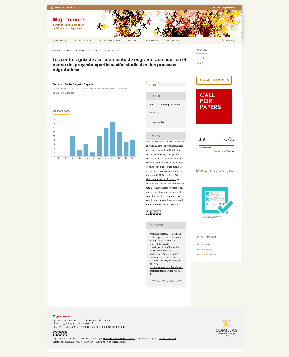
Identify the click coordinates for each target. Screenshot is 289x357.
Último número (83, 40)
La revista (60, 40)
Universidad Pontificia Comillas (119, 338)
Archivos (68, 50)
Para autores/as (204, 249)
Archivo (132, 40)
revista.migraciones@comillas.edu (106, 326)
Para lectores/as (204, 244)
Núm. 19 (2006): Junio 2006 (91, 50)
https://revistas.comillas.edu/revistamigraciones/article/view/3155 (166, 271)
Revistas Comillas (65, 7)
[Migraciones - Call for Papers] (214, 123)
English (200, 58)
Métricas (173, 40)
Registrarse (228, 7)
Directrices (151, 40)
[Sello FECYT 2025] (216, 222)
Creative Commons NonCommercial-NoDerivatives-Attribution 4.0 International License (165, 175)
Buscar (229, 40)
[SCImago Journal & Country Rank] (215, 171)
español (200, 63)
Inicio (56, 50)
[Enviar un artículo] (214, 84)
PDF (153, 84)
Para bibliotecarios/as (207, 254)
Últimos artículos (110, 40)
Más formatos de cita (165, 280)
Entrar (216, 7)
